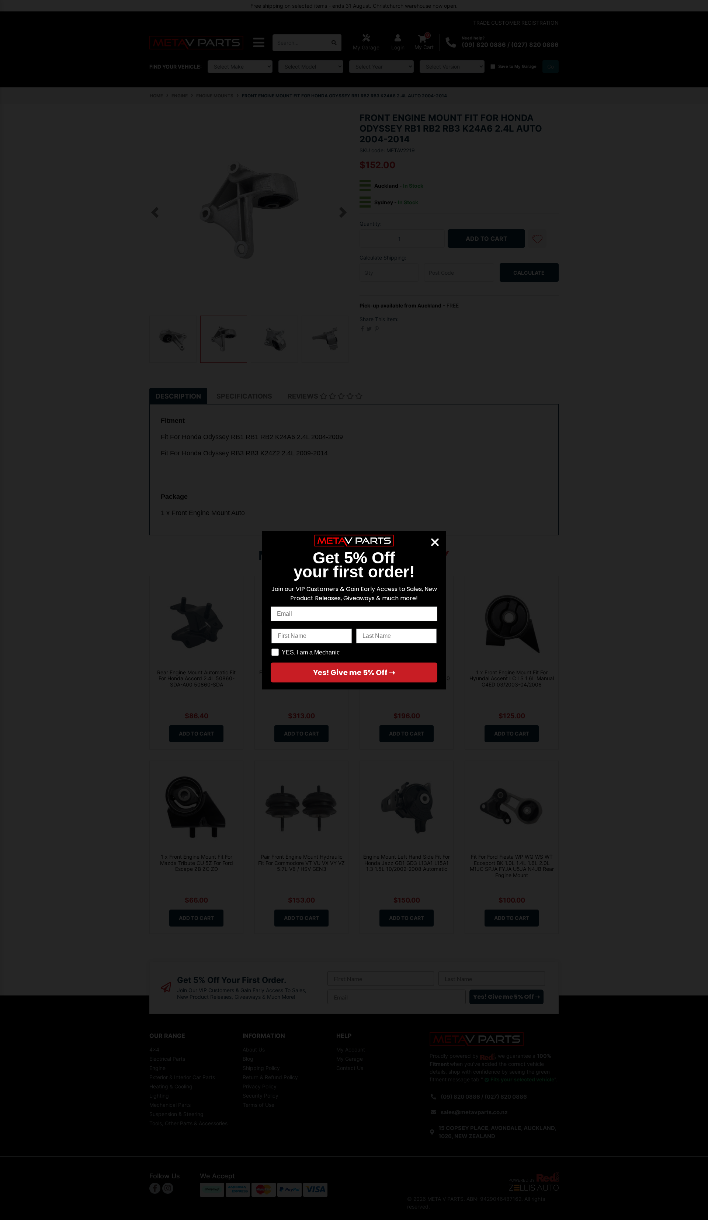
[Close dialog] (434, 542)
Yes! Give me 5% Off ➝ (354, 672)
